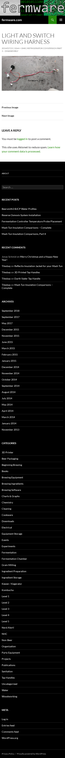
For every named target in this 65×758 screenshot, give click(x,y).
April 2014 (7, 410)
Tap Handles (8, 677)
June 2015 (7, 342)
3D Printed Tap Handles (27, 272)
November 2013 (10, 429)
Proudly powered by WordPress (31, 753)
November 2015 (10, 335)
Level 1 (5, 596)
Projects (6, 658)
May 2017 (7, 323)
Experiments (8, 546)
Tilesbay (6, 266)
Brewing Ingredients (12, 483)
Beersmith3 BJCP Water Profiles (19, 208)
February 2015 (10, 354)
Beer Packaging (10, 458)
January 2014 (9, 423)
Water (5, 690)
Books (5, 471)
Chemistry (7, 502)
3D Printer (7, 452)
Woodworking (9, 696)
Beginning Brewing (12, 464)
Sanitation (7, 671)
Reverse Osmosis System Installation (21, 215)
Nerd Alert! (8, 627)
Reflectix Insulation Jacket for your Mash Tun (38, 266)
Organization (9, 646)
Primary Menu (61, 20)
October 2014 (9, 379)
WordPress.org (10, 737)
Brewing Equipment (12, 477)
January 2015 (9, 360)
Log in (5, 719)
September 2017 (10, 316)
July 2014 (7, 398)
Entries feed (8, 725)
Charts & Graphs (11, 496)
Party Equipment (11, 652)
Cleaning (6, 508)
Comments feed (10, 731)
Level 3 (5, 608)
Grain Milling (9, 565)
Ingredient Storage (11, 577)
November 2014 (10, 373)
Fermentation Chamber (14, 558)
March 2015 (8, 348)
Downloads (8, 521)
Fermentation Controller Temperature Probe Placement (32, 221)
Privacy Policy (8, 753)
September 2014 (10, 385)
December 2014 (10, 367)
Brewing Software (11, 489)
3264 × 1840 (20, 48)
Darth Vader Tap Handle (27, 278)
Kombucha (8, 590)
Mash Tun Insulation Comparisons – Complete (26, 227)
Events (5, 539)
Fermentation (9, 552)
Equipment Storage (12, 533)
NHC (4, 633)
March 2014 (8, 417)
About (5, 173)
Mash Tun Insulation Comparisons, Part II (24, 233)
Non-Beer (7, 640)
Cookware (7, 514)
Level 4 (5, 615)
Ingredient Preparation (14, 571)
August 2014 (8, 392)
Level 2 (5, 602)
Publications (8, 665)
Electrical (7, 527)
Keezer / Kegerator (12, 583)
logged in (22, 138)
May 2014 (7, 404)
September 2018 (10, 310)
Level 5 (5, 621)
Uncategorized (9, 683)
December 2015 (10, 329)
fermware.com (12, 20)
